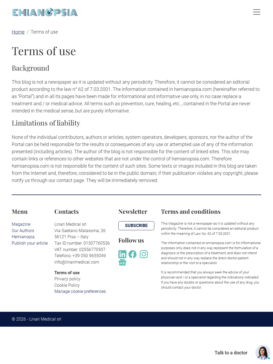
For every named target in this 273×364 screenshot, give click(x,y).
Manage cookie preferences (80, 291)
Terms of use (67, 272)
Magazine (21, 224)
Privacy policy (67, 278)
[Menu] (256, 12)
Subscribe (136, 225)
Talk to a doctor (231, 352)
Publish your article (30, 243)
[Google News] (122, 262)
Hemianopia (23, 236)
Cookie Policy (67, 285)
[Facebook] (132, 253)
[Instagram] (144, 253)
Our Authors (23, 230)
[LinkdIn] (122, 253)
